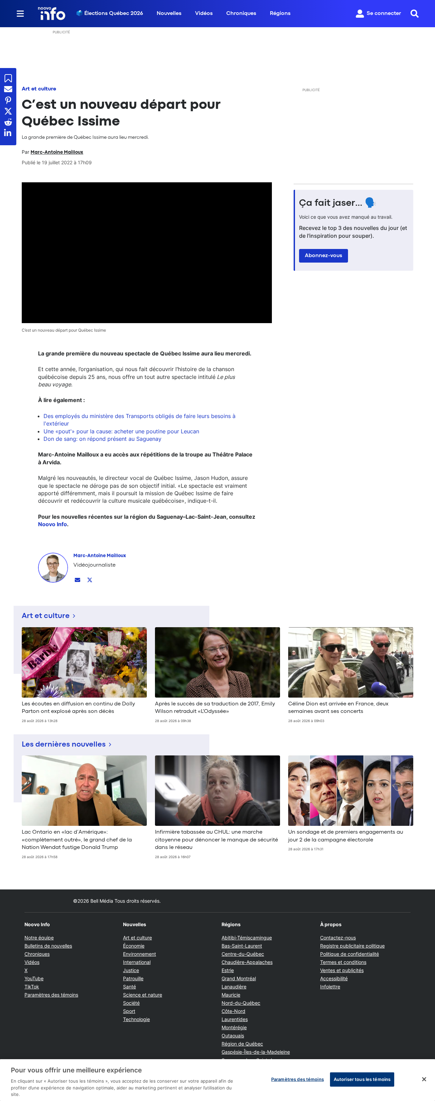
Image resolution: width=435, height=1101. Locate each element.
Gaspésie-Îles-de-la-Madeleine (256, 1052)
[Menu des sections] (20, 13)
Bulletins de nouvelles (48, 946)
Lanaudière (234, 986)
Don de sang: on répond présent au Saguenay (102, 438)
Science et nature (142, 995)
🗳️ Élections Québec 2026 (109, 13)
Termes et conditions (343, 962)
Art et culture (39, 89)
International (137, 962)
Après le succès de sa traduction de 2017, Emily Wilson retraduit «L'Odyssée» (215, 708)
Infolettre (330, 986)
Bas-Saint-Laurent (242, 946)
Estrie (228, 970)
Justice (131, 970)
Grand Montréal (239, 978)
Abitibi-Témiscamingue (247, 937)
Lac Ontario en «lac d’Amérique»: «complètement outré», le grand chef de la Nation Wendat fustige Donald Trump (77, 840)
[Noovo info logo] (51, 13)
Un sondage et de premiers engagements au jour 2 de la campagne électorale (345, 836)
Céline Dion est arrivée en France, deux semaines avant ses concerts (338, 708)
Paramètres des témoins (51, 995)
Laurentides (235, 1019)
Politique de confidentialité (349, 954)
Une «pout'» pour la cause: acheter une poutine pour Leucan (121, 431)
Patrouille (133, 978)
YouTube (34, 978)
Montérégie (234, 1027)
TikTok (31, 986)
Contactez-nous (338, 937)
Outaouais (233, 1035)
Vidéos (204, 13)
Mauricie (231, 995)
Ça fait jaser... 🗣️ (338, 203)
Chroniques (241, 13)
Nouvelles (169, 13)
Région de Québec (242, 1044)
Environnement (139, 954)
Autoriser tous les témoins (362, 1079)
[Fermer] (424, 1079)
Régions (280, 13)
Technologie (136, 1019)
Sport (129, 1011)
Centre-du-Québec (243, 954)
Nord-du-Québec (241, 1003)
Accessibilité (334, 978)
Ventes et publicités (342, 970)
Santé (129, 986)
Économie (133, 946)
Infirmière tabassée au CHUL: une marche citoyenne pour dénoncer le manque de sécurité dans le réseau (216, 840)
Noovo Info (52, 524)
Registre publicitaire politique (352, 946)
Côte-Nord (233, 1011)
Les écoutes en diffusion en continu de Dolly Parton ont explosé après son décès (78, 708)
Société (131, 1003)
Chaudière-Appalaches (247, 962)
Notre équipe (39, 937)
